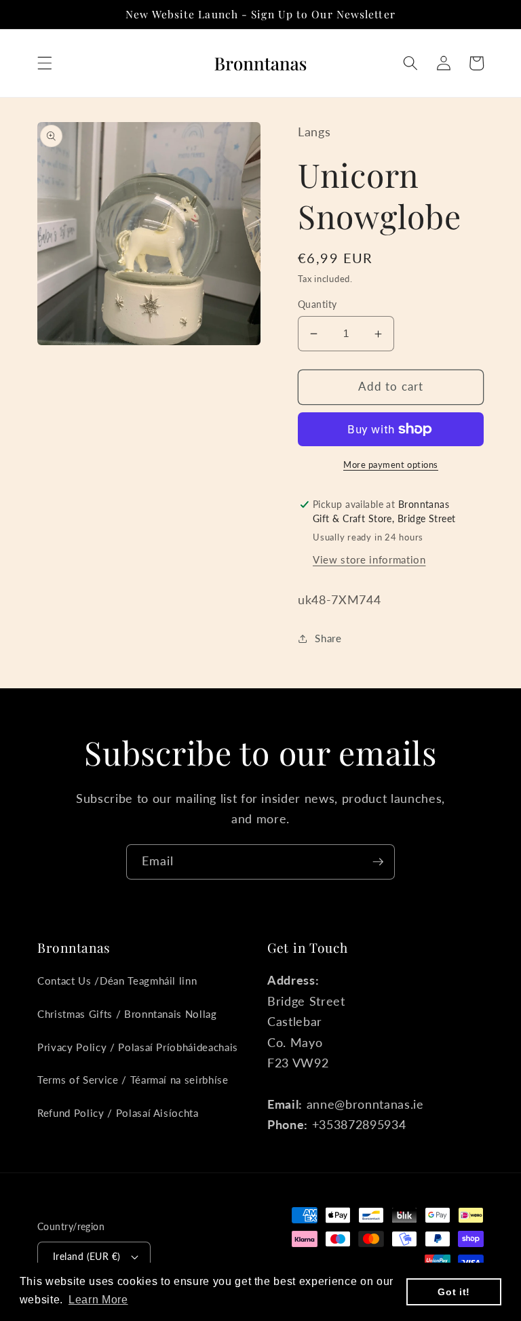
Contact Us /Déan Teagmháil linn (117, 980)
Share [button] (328, 638)
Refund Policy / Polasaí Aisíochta (118, 1113)
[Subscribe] (378, 862)
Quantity (317, 304)
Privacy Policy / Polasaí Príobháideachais (137, 1047)
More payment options (390, 464)
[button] (44, 63)
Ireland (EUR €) (87, 1256)
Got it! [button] (454, 1291)
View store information (369, 559)
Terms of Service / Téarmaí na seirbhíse (133, 1079)
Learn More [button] (98, 1299)
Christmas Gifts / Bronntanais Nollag (127, 1014)
